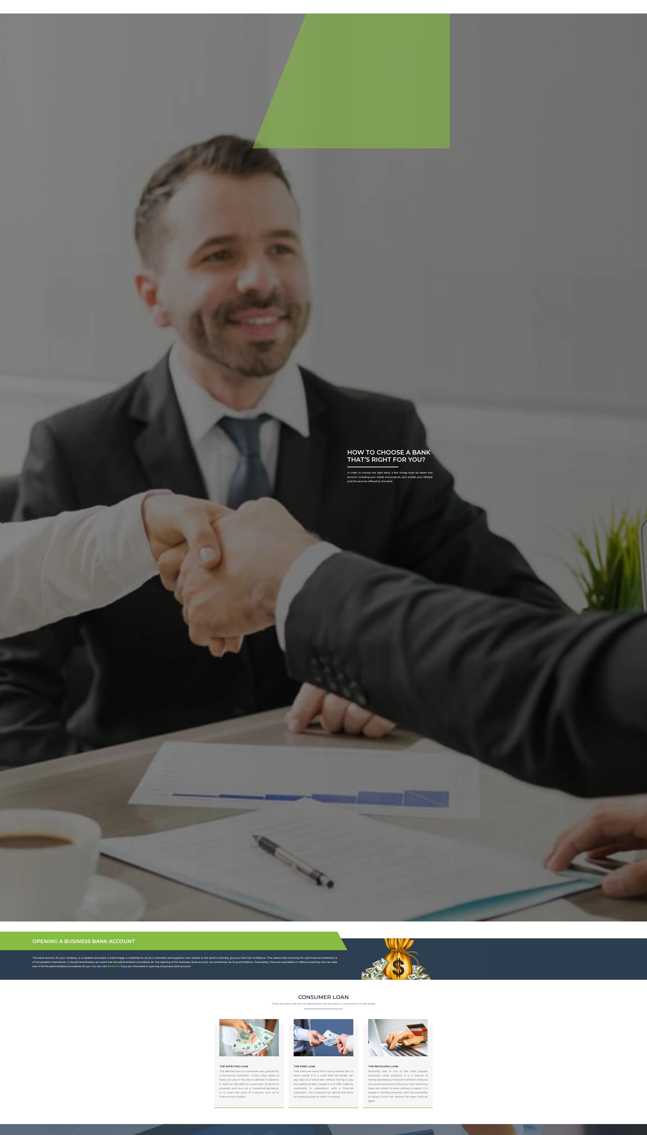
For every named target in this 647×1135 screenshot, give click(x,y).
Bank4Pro (114, 966)
